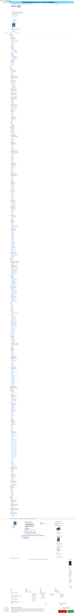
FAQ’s (42, 596)
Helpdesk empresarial (43, 598)
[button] (60, 4)
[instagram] (31, 603)
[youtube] (30, 603)
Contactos (43, 595)
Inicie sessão (26, 533)
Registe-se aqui (32, 533)
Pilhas (25, 518)
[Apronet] (38, 6)
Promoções (15, 19)
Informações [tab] (16, 32)
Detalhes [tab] (29, 535)
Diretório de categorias (62, 597)
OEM (57, 531)
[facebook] (32, 603)
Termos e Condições (33, 597)
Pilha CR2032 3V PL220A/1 (59, 554)
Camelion (28, 522)
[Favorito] (69, 567)
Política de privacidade (34, 599)
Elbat (57, 542)
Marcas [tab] (11, 32)
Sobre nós (33, 595)
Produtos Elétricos (20, 518)
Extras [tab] (23, 535)
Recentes (14, 21)
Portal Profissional (15, 14)
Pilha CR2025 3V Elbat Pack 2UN (59, 544)
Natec (70, 568)
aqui (58, 523)
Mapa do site (62, 595)
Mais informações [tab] (38, 535)
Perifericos (15, 518)
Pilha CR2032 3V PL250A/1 (59, 533)
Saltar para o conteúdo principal (5, 0)
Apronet (11, 518)
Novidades (15, 20)
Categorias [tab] (6, 32)
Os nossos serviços (33, 601)
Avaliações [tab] (25, 537)
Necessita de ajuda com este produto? (59, 522)
